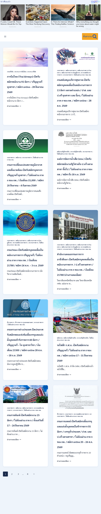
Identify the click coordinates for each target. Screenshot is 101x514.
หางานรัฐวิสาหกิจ (76, 152)
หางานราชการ (68, 75)
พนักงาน (18, 157)
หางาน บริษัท (32, 72)
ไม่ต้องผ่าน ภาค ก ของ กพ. (82, 75)
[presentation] (25, 57)
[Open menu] (5, 36)
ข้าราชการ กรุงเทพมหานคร (24, 322)
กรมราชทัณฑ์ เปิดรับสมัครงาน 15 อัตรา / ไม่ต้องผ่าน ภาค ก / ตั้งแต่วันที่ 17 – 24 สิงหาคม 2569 (25, 420)
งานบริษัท (10, 72)
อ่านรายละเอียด (14, 106)
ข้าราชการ (10, 322)
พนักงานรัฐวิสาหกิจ (63, 152)
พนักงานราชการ (71, 70)
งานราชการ (61, 70)
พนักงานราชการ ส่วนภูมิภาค (71, 73)
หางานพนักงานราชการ (20, 243)
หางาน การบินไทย (20, 72)
